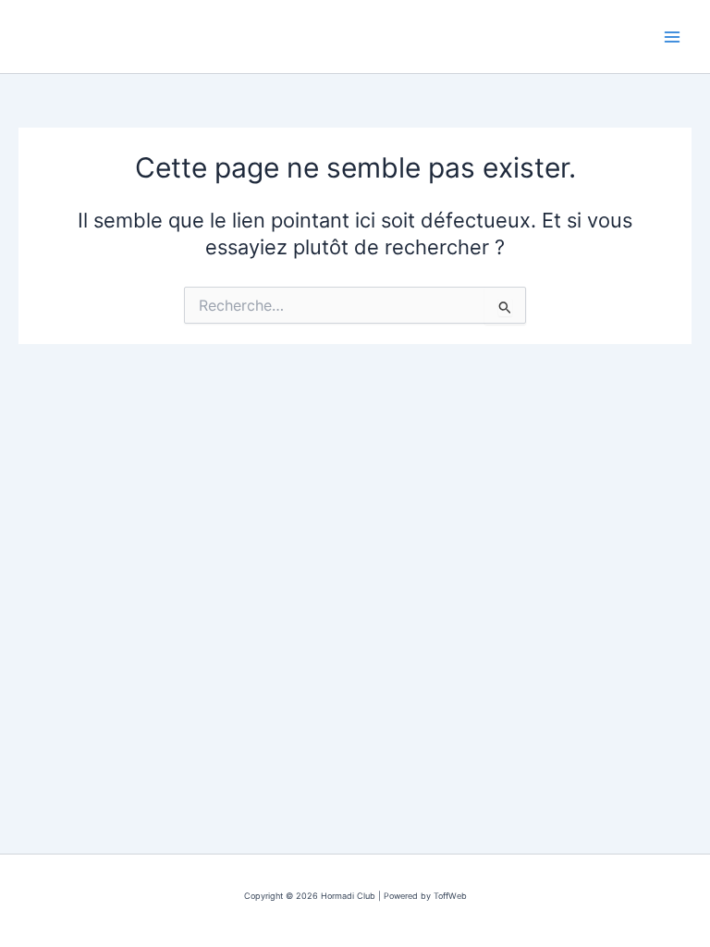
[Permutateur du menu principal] (672, 37)
